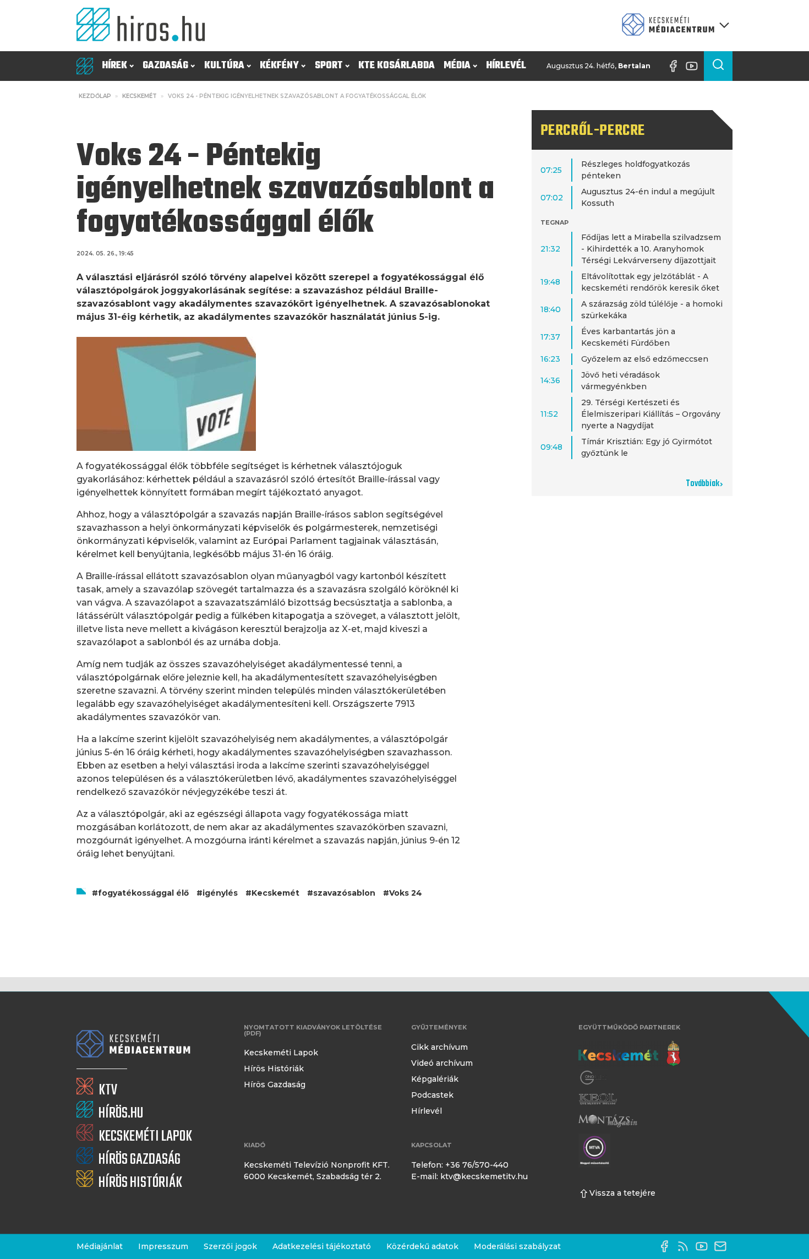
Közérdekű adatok (422, 1246)
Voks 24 (405, 893)
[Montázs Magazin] (607, 1120)
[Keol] (597, 1099)
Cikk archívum (439, 1047)
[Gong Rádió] (593, 1077)
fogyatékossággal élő (143, 893)
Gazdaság (165, 66)
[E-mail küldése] (723, 1246)
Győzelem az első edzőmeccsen (644, 359)
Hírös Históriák (274, 1068)
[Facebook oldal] (675, 66)
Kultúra (224, 66)
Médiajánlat (99, 1246)
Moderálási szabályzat (517, 1246)
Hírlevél (506, 66)
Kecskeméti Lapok (281, 1053)
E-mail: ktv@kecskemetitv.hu (469, 1176)
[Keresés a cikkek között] (718, 66)
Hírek (114, 66)
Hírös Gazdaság (274, 1084)
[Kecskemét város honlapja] (629, 1053)
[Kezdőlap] (145, 25)
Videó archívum (442, 1063)
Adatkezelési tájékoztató (321, 1246)
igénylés (220, 893)
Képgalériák (434, 1079)
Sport (329, 66)
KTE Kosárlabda (396, 66)
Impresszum (163, 1246)
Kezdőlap (95, 96)
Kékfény (279, 66)
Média (457, 66)
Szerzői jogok (230, 1246)
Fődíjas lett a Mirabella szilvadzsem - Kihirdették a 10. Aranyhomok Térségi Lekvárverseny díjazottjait (651, 248)
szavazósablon (344, 893)
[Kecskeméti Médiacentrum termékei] (673, 25)
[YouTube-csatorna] (694, 66)
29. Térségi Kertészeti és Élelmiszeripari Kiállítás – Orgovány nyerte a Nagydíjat (650, 413)
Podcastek (432, 1095)
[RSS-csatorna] (685, 1246)
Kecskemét (139, 96)
